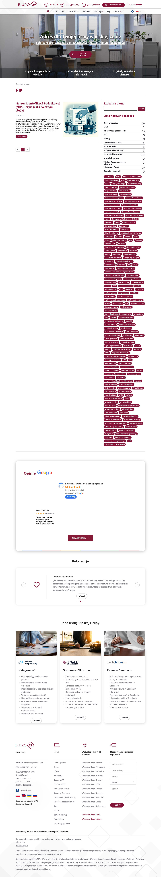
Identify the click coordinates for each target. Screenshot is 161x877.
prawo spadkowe (111, 338)
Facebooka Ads (110, 243)
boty (136, 219)
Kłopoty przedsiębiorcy (113, 279)
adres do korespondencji (132, 176)
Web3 (121, 395)
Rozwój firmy (133, 356)
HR (129, 265)
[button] (24, 585)
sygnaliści (138, 381)
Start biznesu (109, 377)
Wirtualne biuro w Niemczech (128, 405)
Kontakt (57, 810)
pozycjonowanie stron (112, 335)
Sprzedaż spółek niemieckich (115, 374)
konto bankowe (110, 282)
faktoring (121, 243)
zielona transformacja (122, 437)
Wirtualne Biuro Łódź (91, 784)
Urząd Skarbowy (124, 388)
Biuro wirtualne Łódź (112, 205)
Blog (108, 11)
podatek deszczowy (126, 317)
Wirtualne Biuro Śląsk (91, 815)
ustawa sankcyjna (125, 391)
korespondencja (137, 282)
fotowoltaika (122, 250)
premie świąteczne (126, 338)
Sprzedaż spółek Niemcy (64, 802)
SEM (124, 360)
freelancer (133, 250)
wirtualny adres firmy (112, 409)
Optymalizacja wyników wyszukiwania (118, 314)
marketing (139, 289)
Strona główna (60, 763)
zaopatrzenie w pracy (126, 430)
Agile (123, 180)
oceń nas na (70, 496)
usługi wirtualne (110, 391)
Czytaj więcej (21, 136)
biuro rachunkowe (111, 194)
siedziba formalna (127, 367)
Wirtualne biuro (110, 405)
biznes (107, 219)
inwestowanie (109, 268)
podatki (129, 321)
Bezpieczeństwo (110, 191)
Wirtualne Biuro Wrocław (92, 776)
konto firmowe (124, 282)
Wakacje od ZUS (110, 395)
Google (107, 254)
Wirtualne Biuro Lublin (91, 802)
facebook (138, 240)
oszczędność (138, 314)
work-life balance (111, 412)
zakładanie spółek (135, 423)
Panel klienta (59, 819)
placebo (113, 317)
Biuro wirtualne (125, 194)
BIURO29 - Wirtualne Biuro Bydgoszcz (84, 483)
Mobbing (134, 293)
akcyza (107, 184)
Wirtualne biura (125, 402)
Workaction (124, 412)
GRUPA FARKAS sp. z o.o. (26, 767)
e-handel (119, 236)
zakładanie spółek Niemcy (114, 427)
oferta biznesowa (111, 310)
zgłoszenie (108, 437)
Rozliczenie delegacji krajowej (115, 356)
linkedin (137, 286)
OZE (106, 317)
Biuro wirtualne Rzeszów (132, 208)
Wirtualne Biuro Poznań (92, 763)
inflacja (134, 265)
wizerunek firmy (127, 409)
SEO (130, 360)
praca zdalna (127, 335)
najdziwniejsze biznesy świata (115, 300)
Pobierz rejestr (22, 845)
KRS (114, 286)
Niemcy (107, 303)
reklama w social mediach (122, 349)
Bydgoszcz (108, 222)
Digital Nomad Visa (111, 229)
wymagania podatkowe (113, 419)
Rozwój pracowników (112, 360)
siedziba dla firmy (124, 363)
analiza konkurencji (134, 184)
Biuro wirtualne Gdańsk (134, 198)
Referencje (86, 11)
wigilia (127, 398)
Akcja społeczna (133, 180)
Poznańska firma (132, 331)
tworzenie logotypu (126, 384)
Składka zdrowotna (112, 370)
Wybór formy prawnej (112, 416)
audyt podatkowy (111, 187)
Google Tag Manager (131, 257)
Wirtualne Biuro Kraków (92, 780)
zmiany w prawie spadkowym (115, 441)
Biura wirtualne (124, 191)
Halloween (121, 265)
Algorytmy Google (118, 184)
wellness (129, 395)
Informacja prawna (62, 823)
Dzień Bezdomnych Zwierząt (131, 233)
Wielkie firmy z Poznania (113, 398)
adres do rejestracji (111, 180)
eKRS (136, 236)
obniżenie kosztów (137, 303)
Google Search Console (113, 257)
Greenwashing (110, 265)
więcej (72, 590)
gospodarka (109, 261)
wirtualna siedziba (111, 402)
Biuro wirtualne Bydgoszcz (114, 198)
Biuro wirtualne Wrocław (134, 215)
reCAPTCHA (128, 346)
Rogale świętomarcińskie (120, 353)
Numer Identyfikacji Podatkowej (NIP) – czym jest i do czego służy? (38, 107)
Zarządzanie (109, 434)
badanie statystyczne (127, 187)
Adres (118, 176)
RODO (107, 353)
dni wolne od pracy (111, 233)
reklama (107, 349)
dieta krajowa (123, 226)
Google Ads (117, 254)
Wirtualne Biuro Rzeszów (92, 797)
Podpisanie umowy (111, 328)
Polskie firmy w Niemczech (114, 331)
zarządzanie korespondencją (126, 434)
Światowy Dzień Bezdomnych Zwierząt (118, 381)
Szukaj (141, 108)
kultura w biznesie (125, 286)
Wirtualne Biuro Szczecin (92, 793)
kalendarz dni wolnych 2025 (114, 275)
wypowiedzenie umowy (132, 419)
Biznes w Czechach (62, 793)
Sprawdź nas (25, 790)
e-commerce (109, 236)
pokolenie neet (126, 328)
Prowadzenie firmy (127, 342)
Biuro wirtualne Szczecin (130, 212)
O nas (55, 11)
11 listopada (109, 176)
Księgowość (59, 780)
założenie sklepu (110, 430)
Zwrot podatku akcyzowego (115, 444)
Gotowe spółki (60, 784)
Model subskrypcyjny (125, 296)
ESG (130, 240)
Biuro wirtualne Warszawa (114, 215)
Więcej (82, 596)
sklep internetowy (127, 370)
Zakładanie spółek (61, 789)
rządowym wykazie (73, 839)
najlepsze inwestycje (135, 300)
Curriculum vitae (110, 226)
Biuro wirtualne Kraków (133, 201)
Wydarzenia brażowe (130, 416)
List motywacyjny (110, 289)
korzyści (107, 286)
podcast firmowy (111, 324)
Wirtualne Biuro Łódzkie (92, 819)
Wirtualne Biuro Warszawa (93, 767)
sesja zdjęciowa (110, 363)
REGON (137, 346)
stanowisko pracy (134, 374)
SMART (139, 370)
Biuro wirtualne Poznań (113, 208)
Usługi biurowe (138, 388)
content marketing (128, 222)
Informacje (20, 842)
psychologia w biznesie (113, 346)
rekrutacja (137, 349)
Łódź (121, 289)
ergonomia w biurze (119, 240)
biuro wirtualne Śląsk (112, 212)
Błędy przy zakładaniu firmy (122, 219)
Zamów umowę (116, 5)
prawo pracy (139, 335)
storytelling (121, 377)
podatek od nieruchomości (114, 321)
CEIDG (117, 222)
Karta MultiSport (132, 275)
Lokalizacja (129, 289)
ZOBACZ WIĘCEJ (79, 538)
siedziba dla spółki (111, 367)
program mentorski (111, 342)
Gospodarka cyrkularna (124, 261)
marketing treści (110, 293)
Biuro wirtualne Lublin (129, 205)
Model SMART (110, 296)
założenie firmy (131, 427)
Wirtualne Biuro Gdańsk (92, 789)
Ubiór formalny (110, 388)
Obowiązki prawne (111, 307)
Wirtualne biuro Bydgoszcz (93, 806)
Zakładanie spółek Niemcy (65, 797)
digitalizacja (125, 229)
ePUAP (107, 240)
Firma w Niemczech (133, 247)
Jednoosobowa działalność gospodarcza (119, 272)
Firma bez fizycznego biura (114, 247)
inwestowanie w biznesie (125, 268)
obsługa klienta (126, 307)
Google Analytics (130, 254)
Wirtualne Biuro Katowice (93, 771)
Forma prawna (110, 250)
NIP (126, 303)
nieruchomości (118, 303)
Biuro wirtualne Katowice (113, 201)
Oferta (62, 11)
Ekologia (128, 236)
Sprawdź (36, 721)
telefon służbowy (111, 384)
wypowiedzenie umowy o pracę (116, 423)
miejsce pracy (123, 293)
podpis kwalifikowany (127, 324)
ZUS (129, 441)
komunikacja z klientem (132, 279)
